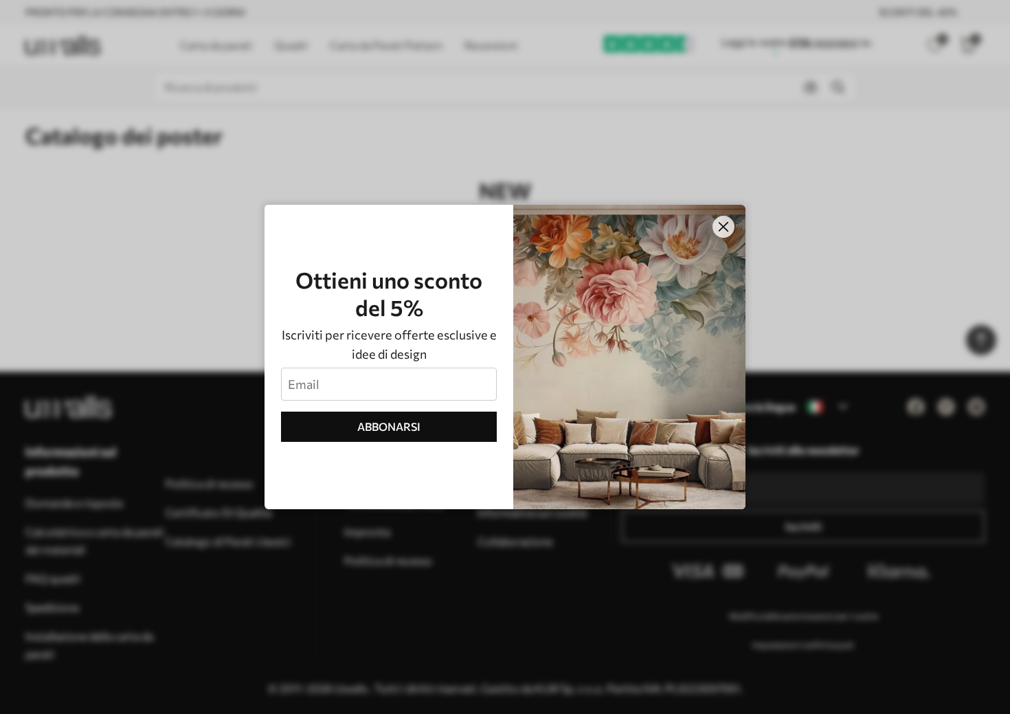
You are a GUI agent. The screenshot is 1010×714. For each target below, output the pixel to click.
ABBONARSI (388, 426)
